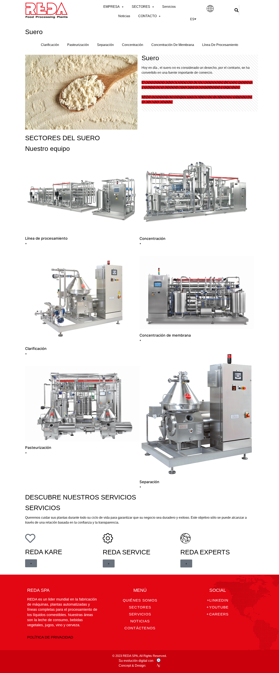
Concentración (132, 45)
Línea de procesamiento (46, 238)
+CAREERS (217, 614)
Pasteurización (78, 45)
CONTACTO (147, 16)
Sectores (140, 607)
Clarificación (50, 45)
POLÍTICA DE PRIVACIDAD (50, 637)
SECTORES (141, 6)
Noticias (124, 16)
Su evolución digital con (136, 660)
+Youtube (217, 607)
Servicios (169, 6)
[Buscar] (236, 10)
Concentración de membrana (165, 335)
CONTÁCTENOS (139, 628)
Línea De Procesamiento (220, 45)
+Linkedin (218, 600)
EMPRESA (111, 6)
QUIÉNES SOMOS (140, 600)
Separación (105, 45)
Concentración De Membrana (172, 45)
